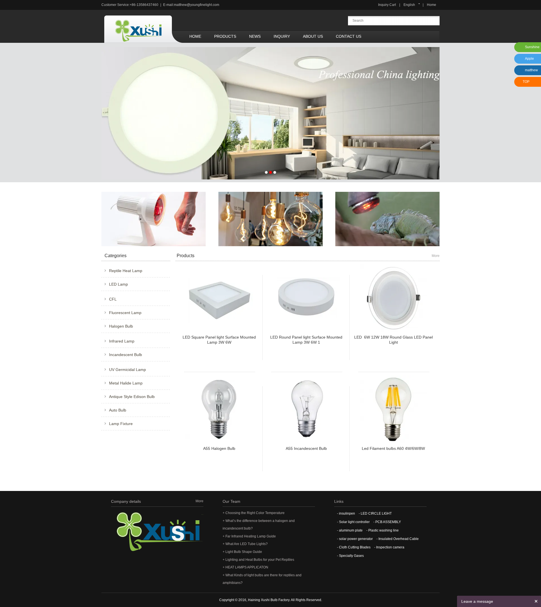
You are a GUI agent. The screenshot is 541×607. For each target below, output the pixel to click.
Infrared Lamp (121, 341)
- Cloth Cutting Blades (354, 547)
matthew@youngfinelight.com (196, 5)
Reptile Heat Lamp (125, 270)
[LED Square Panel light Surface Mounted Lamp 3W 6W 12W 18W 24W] (219, 298)
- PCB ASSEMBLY (387, 522)
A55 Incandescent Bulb (306, 448)
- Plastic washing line (382, 530)
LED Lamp (118, 284)
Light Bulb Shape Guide (243, 552)
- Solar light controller (353, 522)
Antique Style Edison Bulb (132, 396)
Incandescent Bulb (125, 354)
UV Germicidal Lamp (127, 369)
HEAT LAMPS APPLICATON (246, 567)
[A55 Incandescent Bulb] (306, 409)
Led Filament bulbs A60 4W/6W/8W (393, 448)
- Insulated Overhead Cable (397, 539)
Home (431, 5)
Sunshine (532, 47)
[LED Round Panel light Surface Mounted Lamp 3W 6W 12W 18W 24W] (306, 298)
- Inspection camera (389, 547)
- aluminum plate (350, 530)
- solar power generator (355, 539)
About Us (313, 36)
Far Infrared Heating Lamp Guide (250, 536)
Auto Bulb (117, 410)
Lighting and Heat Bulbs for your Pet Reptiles (259, 560)
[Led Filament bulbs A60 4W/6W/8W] (393, 409)
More (436, 256)
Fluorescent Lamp (125, 312)
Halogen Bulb (121, 326)
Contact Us (348, 36)
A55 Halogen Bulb (219, 448)
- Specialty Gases (350, 556)
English (409, 5)
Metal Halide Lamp (126, 383)
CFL (113, 299)
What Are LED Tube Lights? (246, 544)
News (255, 36)
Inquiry (282, 36)
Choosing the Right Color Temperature (255, 513)
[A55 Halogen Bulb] (219, 409)
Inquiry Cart (387, 5)
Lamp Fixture (121, 423)
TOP (526, 82)
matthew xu (530, 71)
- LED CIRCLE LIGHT (375, 513)
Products (225, 36)
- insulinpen (346, 513)
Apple (529, 59)
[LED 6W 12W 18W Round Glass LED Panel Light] (393, 298)
